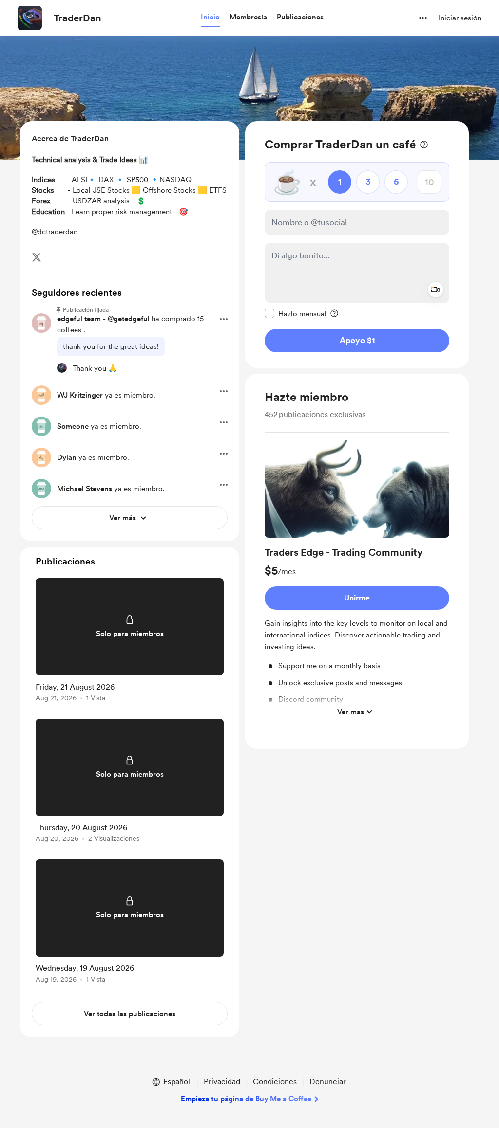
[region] (357, 244)
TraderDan (77, 18)
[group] (357, 581)
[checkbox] (295, 313)
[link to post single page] (130, 641)
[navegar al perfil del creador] (30, 18)
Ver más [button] (350, 712)
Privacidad (222, 1081)
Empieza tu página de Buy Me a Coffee (246, 1098)
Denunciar (327, 1081)
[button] (210, 17)
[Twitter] (36, 257)
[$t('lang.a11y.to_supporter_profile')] (62, 368)
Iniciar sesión (460, 18)
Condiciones (275, 1081)
